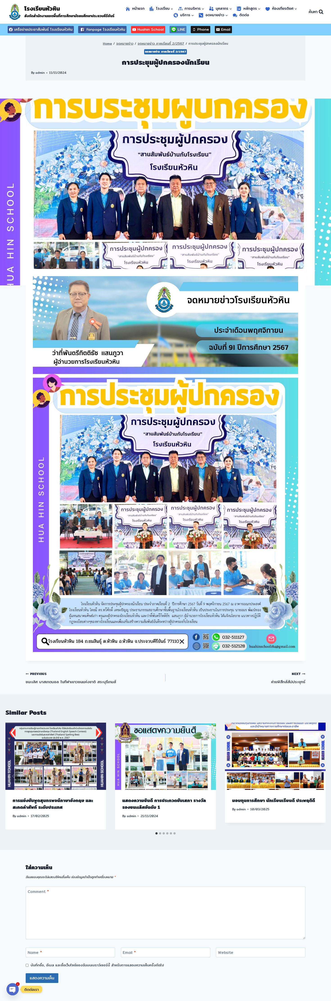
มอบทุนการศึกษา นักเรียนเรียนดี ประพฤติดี (273, 800)
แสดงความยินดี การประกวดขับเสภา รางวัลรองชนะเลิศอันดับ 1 (164, 804)
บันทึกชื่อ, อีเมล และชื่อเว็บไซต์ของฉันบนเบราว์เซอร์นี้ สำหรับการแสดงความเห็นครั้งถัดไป (97, 965)
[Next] (317, 776)
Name (35, 952)
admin (40, 72)
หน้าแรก (138, 8)
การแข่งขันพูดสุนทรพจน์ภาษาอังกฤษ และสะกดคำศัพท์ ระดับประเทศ (53, 804)
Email (129, 952)
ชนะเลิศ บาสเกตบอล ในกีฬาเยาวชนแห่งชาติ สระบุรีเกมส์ (71, 678)
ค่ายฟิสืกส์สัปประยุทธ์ (288, 678)
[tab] (156, 833)
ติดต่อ (244, 15)
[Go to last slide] (13, 776)
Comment (38, 891)
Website (225, 952)
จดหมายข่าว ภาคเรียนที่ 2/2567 (165, 51)
